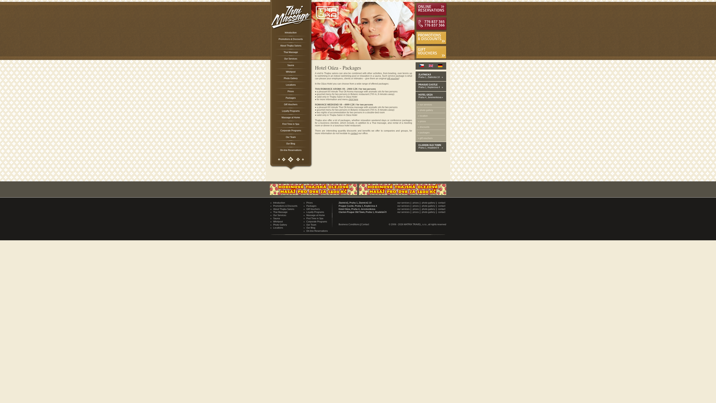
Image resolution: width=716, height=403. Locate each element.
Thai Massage (291, 52)
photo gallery (428, 203)
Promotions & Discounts (291, 39)
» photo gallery (425, 110)
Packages (291, 98)
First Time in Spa (290, 124)
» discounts (423, 127)
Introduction (291, 32)
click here (353, 99)
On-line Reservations (291, 150)
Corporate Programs (290, 130)
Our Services (290, 58)
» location (423, 116)
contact (354, 133)
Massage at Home (291, 117)
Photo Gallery (291, 78)
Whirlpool (291, 72)
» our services (425, 104)
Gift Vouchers (290, 104)
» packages (424, 132)
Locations (291, 85)
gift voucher (393, 78)
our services (403, 203)
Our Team (291, 137)
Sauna (290, 65)
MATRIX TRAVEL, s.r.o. (415, 224)
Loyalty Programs (291, 111)
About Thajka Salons (290, 45)
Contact (365, 224)
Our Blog (290, 143)
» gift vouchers (425, 138)
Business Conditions (349, 224)
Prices (291, 91)
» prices (422, 121)
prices (416, 203)
